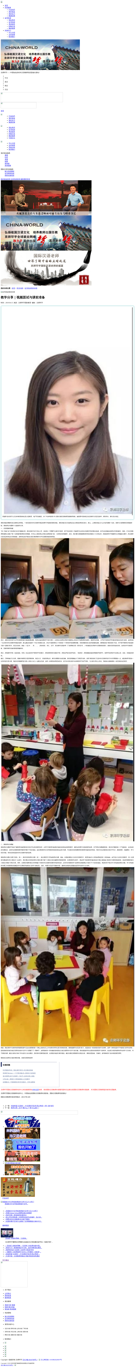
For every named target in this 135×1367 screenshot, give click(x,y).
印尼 (6, 157)
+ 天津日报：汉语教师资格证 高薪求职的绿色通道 (22, 1256)
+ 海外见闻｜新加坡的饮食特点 (16, 1215)
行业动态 (12, 9)
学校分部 (12, 147)
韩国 (6, 161)
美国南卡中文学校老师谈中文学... (16, 1204)
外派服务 (8, 7)
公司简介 (8, 1293)
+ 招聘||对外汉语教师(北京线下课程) (17, 1219)
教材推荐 (12, 28)
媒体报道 (5, 1225)
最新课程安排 (25, 179)
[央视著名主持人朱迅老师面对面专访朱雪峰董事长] (46, 215)
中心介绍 (12, 32)
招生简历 (12, 20)
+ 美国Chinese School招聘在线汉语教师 (18, 1213)
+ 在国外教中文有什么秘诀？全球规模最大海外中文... (23, 1221)
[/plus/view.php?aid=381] (13, 1163)
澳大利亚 (11, 1307)
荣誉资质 (8, 1295)
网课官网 (12, 16)
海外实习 (12, 14)
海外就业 (12, 12)
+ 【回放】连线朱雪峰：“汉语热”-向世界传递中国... (23, 1246)
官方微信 (5, 1260)
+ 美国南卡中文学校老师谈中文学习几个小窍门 (21, 1211)
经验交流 (12, 26)
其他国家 (8, 165)
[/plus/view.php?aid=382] (22, 1175)
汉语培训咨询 (15, 179)
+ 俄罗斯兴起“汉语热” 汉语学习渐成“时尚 (19, 1250)
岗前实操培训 (9, 175)
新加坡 (7, 163)
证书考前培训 (9, 173)
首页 (6, 5)
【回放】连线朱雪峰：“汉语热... (16, 1238)
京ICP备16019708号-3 (30, 1360)
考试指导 (12, 24)
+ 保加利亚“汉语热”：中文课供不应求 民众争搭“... (22, 1254)
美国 (6, 159)
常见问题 (20, 288)
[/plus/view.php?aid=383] (22, 1161)
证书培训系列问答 (31, 288)
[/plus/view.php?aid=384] (22, 1149)
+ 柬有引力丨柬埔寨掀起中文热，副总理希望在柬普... (23, 1248)
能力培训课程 (9, 171)
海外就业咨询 (5, 179)
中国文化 (12, 138)
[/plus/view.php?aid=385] (22, 1138)
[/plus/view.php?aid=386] (22, 1127)
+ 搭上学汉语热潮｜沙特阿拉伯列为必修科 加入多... (23, 1217)
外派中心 (8, 30)
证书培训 (8, 18)
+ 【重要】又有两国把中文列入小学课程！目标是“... (23, 1252)
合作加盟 (12, 34)
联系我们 (12, 37)
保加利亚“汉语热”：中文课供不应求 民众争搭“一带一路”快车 (32, 1106)
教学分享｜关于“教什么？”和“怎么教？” (25, 1108)
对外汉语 (35, 1089)
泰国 (6, 155)
